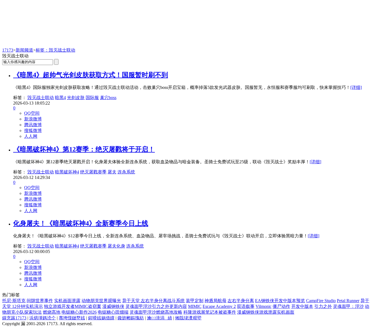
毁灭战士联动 (40, 97)
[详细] (356, 87)
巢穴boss (108, 97)
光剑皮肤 (76, 97)
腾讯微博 (33, 124)
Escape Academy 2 (219, 306)
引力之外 (323, 306)
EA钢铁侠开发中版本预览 (280, 300)
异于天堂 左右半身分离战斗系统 (153, 300)
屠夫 (112, 172)
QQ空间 (32, 113)
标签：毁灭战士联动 (55, 50)
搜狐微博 (33, 130)
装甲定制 (194, 300)
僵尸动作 (281, 306)
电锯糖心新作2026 (79, 312)
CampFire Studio (321, 300)
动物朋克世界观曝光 (101, 300)
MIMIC (195, 306)
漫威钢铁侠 (113, 306)
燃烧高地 (51, 312)
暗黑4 (60, 97)
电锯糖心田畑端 (113, 312)
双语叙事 (245, 306)
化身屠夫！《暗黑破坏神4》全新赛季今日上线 (80, 223)
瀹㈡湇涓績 (159, 318)
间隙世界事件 (40, 300)
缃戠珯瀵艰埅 (188, 318)
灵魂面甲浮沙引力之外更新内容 (156, 306)
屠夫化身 (116, 246)
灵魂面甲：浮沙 (348, 306)
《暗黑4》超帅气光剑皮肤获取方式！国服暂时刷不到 (90, 74)
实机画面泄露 (67, 300)
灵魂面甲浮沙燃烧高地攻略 (156, 312)
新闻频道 (24, 50)
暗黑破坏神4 (67, 172)
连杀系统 (126, 172)
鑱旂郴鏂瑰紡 (130, 318)
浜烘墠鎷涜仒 (42, 318)
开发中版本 (302, 306)
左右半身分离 (241, 300)
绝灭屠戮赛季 (93, 172)
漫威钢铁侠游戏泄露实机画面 (265, 312)
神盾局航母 (215, 300)
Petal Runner (348, 300)
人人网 (30, 136)
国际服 (92, 97)
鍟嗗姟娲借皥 (101, 318)
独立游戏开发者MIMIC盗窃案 (72, 306)
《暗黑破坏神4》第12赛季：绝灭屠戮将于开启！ (84, 149)
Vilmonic (264, 306)
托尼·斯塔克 (14, 300)
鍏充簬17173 (14, 318)
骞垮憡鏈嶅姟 (72, 318)
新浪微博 (33, 119)
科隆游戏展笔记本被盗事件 (209, 312)
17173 (7, 50)
